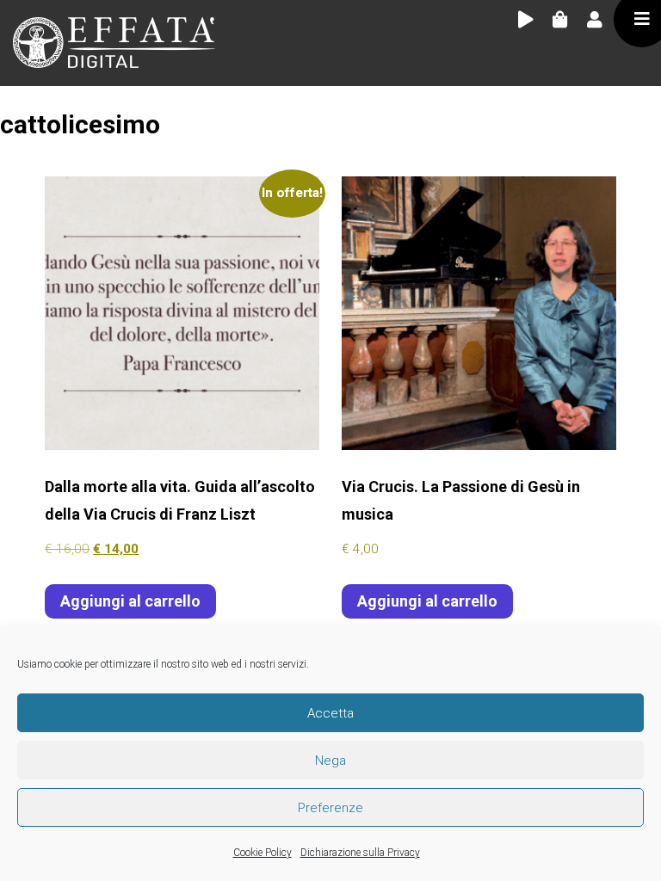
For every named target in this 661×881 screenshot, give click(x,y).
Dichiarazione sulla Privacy (360, 853)
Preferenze (330, 808)
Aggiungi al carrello (130, 601)
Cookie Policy (262, 853)
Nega (330, 760)
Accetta (330, 713)
